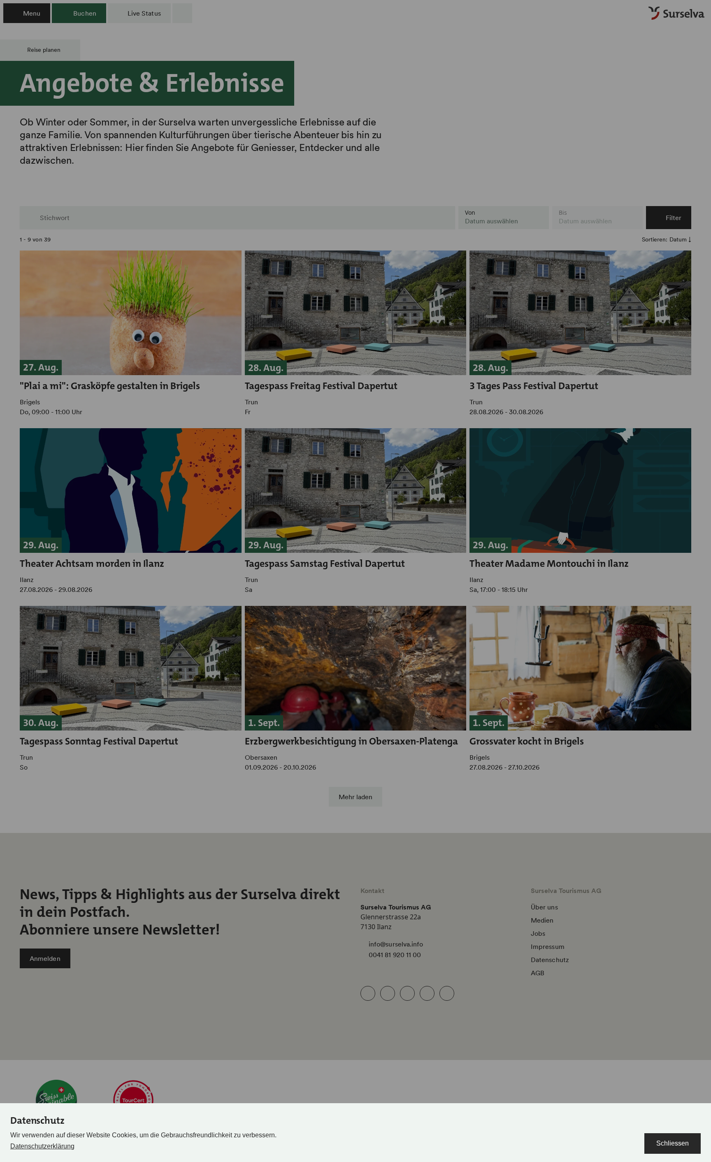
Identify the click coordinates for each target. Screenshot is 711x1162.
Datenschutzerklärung (42, 1146)
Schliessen (672, 1143)
